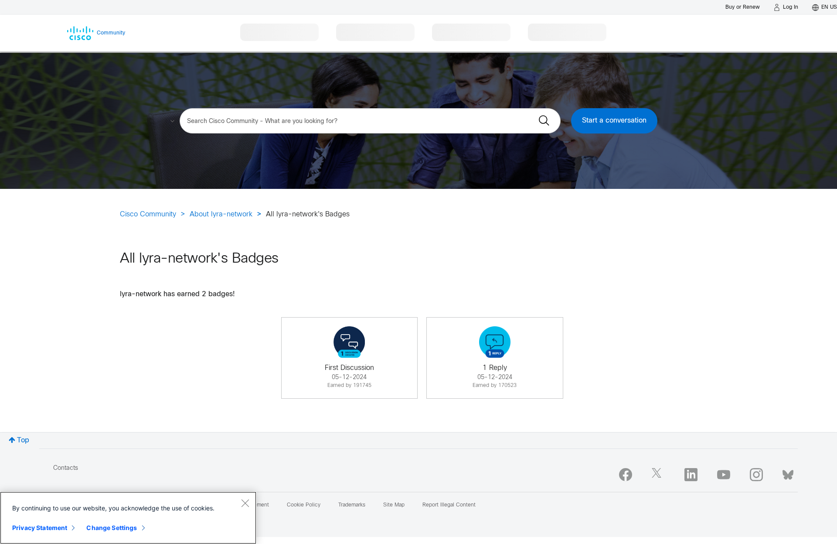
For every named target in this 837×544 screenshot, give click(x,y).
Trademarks (351, 505)
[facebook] (625, 474)
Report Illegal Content (449, 505)
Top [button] (23, 440)
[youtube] (723, 474)
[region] (128, 518)
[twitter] (658, 474)
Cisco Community (148, 214)
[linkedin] (691, 474)
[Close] (245, 503)
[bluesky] (788, 473)
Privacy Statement (39, 527)
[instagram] (756, 474)
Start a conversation (614, 120)
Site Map (394, 505)
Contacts (65, 468)
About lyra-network (221, 214)
